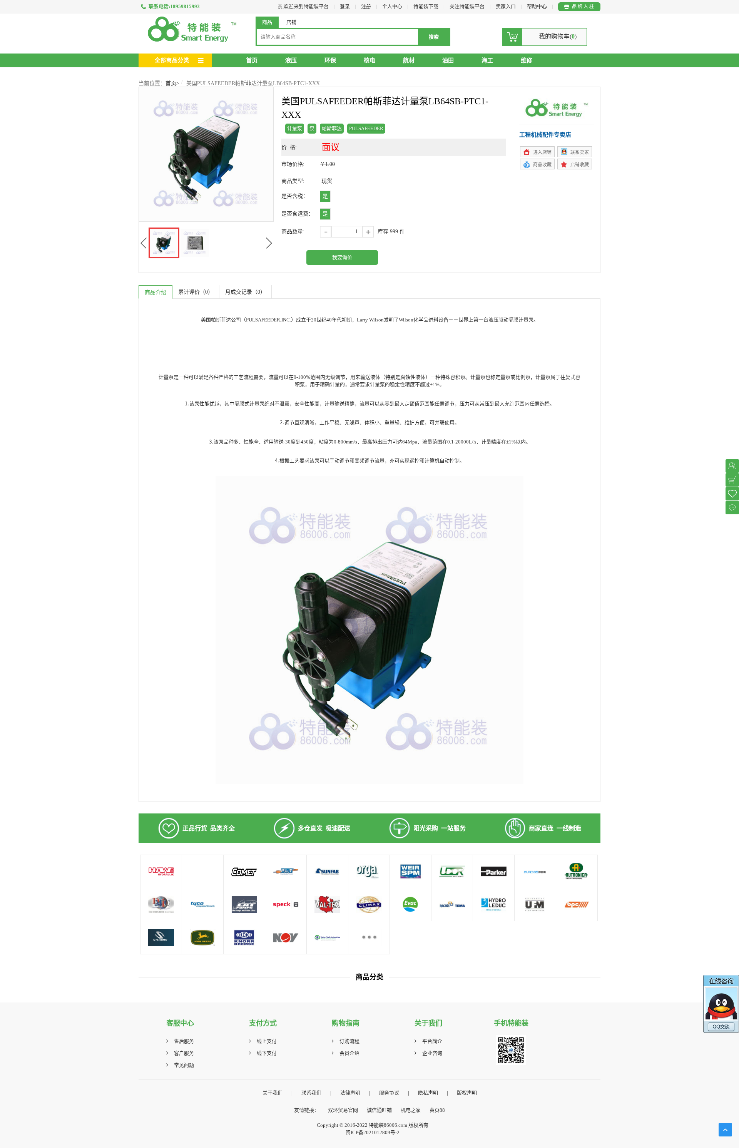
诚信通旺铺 (379, 1110)
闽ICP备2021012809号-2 (373, 1132)
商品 (267, 22)
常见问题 (184, 1065)
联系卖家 (579, 152)
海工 (487, 60)
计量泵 (294, 128)
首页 (251, 60)
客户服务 (184, 1053)
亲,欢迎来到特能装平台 (303, 6)
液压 (291, 60)
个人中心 (392, 6)
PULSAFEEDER (366, 128)
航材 (409, 60)
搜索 (434, 37)
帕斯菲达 (332, 128)
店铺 (291, 22)
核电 (369, 60)
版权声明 (467, 1093)
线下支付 (267, 1053)
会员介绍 (349, 1053)
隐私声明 (428, 1093)
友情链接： (306, 1110)
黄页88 (437, 1110)
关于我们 (272, 1093)
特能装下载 (426, 6)
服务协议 (389, 1093)
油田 (448, 60)
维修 (526, 60)
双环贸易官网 (343, 1110)
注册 (366, 6)
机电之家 (411, 1110)
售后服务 (184, 1041)
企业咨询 (432, 1053)
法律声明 (350, 1093)
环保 (330, 60)
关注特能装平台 (468, 6)
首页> (172, 83)
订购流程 (349, 1041)
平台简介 (432, 1041)
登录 (345, 6)
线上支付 (267, 1041)
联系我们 (311, 1093)
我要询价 (342, 257)
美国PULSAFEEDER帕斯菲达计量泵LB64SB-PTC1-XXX (253, 83)
